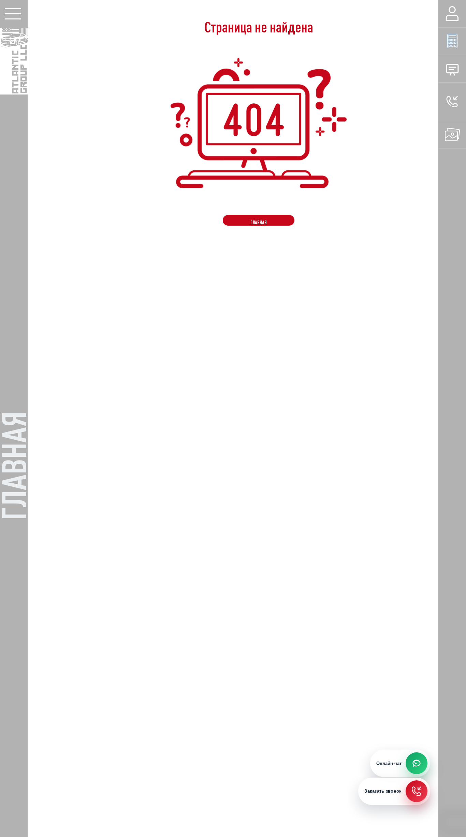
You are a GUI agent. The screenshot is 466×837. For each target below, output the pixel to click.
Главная (258, 222)
